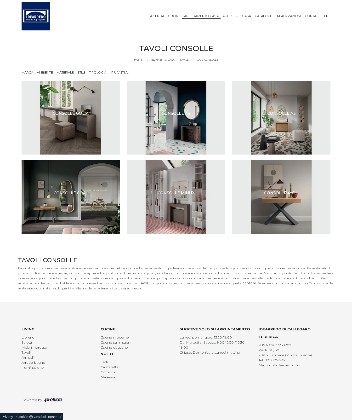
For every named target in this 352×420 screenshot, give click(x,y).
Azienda (157, 16)
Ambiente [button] (45, 72)
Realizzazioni (289, 16)
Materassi (108, 377)
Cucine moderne (115, 337)
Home (138, 59)
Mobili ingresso (34, 347)
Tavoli (184, 59)
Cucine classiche (114, 347)
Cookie (22, 417)
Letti (104, 362)
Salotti (27, 342)
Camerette (110, 367)
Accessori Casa (236, 16)
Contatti (312, 16)
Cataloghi (264, 16)
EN (326, 16)
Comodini (109, 372)
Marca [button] (27, 72)
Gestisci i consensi (48, 417)
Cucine (174, 16)
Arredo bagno (33, 362)
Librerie (28, 337)
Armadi (28, 357)
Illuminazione (33, 367)
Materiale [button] (65, 72)
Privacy (7, 417)
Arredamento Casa (201, 16)
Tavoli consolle (206, 59)
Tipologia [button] (97, 72)
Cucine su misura (115, 342)
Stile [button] (81, 72)
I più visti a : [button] (119, 72)
